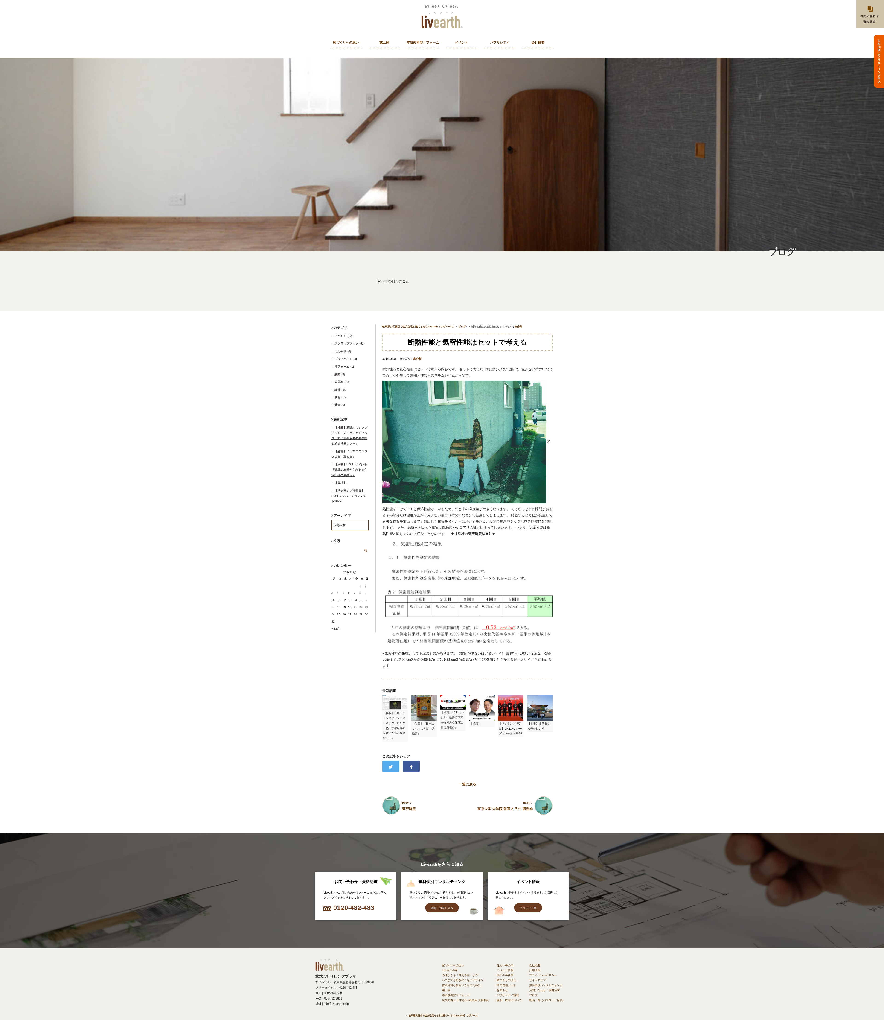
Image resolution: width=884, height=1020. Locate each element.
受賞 (337, 405)
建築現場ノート (506, 985)
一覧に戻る (467, 784)
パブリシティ (499, 42)
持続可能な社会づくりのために (461, 985)
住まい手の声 (505, 965)
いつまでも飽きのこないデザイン (462, 980)
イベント (461, 42)
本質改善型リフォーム (423, 42)
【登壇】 (340, 483)
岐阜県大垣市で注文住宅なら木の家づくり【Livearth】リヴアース (443, 1015)
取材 (337, 397)
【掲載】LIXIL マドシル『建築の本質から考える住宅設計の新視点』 (349, 470)
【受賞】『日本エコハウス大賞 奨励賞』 (349, 454)
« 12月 (336, 628)
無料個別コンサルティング (545, 985)
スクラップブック (346, 343)
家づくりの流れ (506, 980)
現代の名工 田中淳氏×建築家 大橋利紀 (465, 1000)
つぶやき (340, 351)
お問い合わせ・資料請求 (544, 990)
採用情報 (534, 970)
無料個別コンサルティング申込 (879, 61)
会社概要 (538, 42)
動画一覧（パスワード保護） (547, 1000)
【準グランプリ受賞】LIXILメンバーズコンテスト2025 (349, 496)
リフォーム (341, 366)
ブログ (533, 995)
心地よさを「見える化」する (460, 975)
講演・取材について (509, 1000)
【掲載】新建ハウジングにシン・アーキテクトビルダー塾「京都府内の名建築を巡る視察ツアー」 (349, 435)
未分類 (417, 358)
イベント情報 (505, 970)
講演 (337, 390)
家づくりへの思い (346, 42)
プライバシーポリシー (543, 975)
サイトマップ (537, 980)
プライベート (343, 359)
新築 (337, 374)
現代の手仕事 (505, 975)
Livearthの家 (450, 970)
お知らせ (502, 990)
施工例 (384, 42)
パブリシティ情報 (508, 995)
